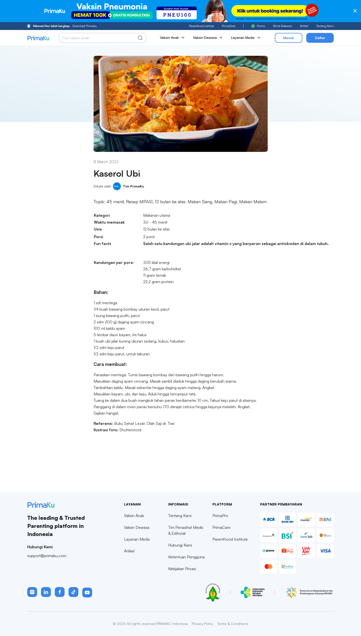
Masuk (288, 38)
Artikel (304, 26)
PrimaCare (228, 26)
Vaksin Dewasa (136, 527)
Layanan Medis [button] (243, 37)
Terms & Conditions (232, 624)
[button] (32, 592)
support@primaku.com (46, 555)
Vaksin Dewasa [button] (205, 37)
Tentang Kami (325, 26)
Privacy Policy (202, 624)
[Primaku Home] (38, 38)
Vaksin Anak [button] (169, 37)
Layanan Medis (137, 539)
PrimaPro (220, 515)
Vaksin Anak (134, 515)
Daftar (320, 38)
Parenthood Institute (201, 26)
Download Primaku (65, 26)
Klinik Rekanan (282, 26)
